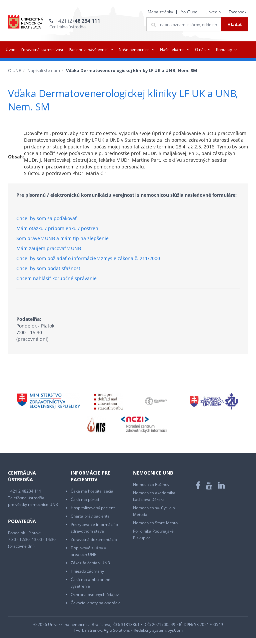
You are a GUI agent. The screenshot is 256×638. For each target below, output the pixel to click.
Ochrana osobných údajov (95, 594)
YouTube (189, 12)
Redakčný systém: (150, 630)
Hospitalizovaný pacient (93, 508)
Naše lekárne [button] (172, 49)
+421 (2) (77, 20)
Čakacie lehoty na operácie (96, 603)
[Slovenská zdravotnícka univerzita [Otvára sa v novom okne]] (214, 401)
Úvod (10, 49)
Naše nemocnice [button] (134, 49)
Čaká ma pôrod (85, 499)
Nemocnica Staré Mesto (155, 523)
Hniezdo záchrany (87, 571)
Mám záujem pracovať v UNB (48, 248)
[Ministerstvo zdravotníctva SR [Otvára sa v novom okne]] (48, 401)
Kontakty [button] (224, 49)
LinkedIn (213, 12)
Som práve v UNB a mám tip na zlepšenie (62, 238)
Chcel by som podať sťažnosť (48, 268)
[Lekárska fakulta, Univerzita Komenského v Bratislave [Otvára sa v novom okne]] (156, 401)
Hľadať (234, 24)
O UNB (14, 70)
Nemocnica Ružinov (151, 484)
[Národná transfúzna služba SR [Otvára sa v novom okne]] (97, 424)
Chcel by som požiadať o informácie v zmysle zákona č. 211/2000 (88, 258)
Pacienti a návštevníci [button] (88, 49)
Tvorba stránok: (88, 630)
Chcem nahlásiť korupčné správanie (56, 278)
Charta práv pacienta (90, 516)
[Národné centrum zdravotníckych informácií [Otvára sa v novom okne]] (144, 424)
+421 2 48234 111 (24, 491)
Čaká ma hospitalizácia (92, 491)
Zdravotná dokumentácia (94, 539)
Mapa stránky (160, 12)
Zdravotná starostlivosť (42, 49)
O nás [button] (200, 49)
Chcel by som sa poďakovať (46, 218)
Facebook (237, 12)
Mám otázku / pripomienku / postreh (57, 228)
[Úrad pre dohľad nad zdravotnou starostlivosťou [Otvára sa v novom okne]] (108, 401)
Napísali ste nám (43, 70)
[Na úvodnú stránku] (25, 21)
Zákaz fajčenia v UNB (90, 563)
